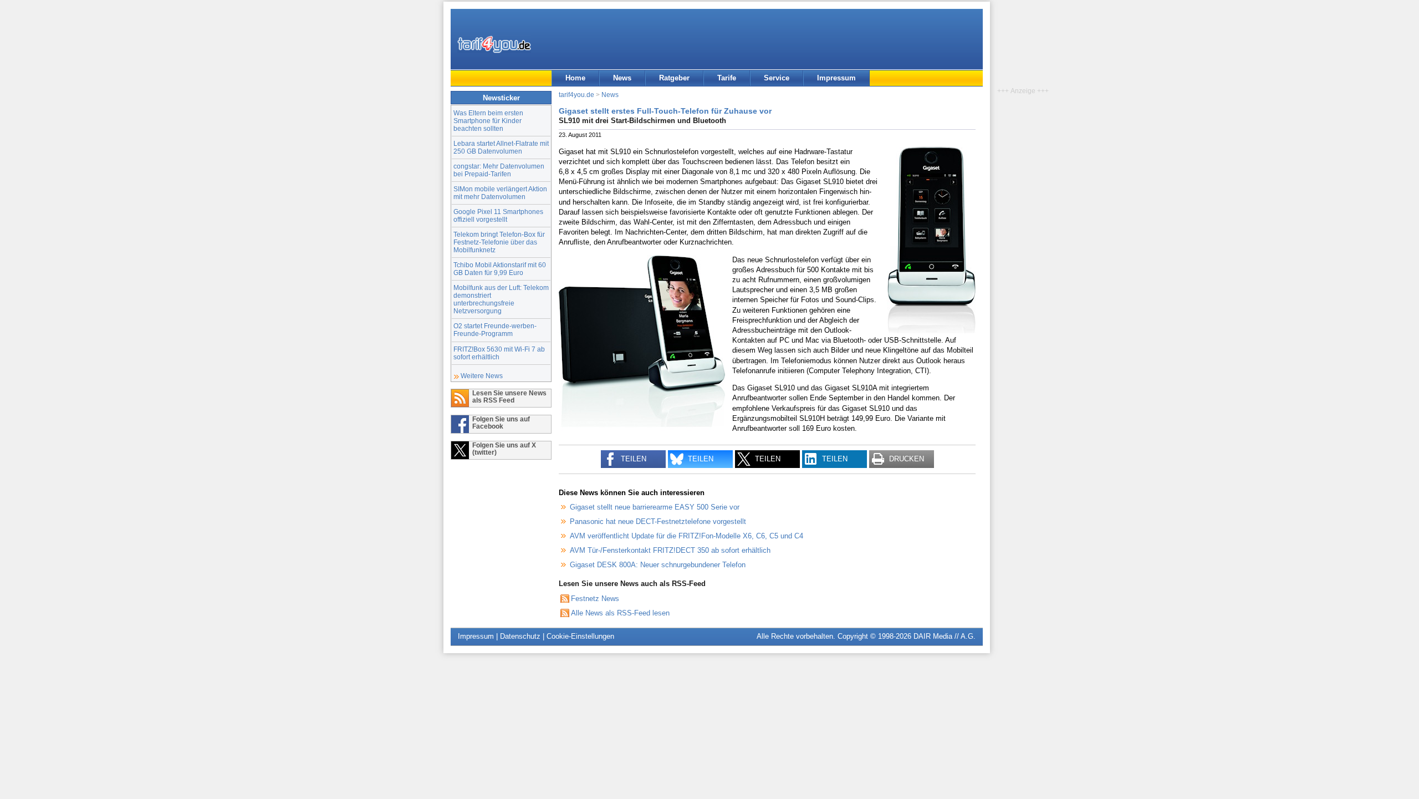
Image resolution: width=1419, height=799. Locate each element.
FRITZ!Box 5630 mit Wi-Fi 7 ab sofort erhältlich (499, 352)
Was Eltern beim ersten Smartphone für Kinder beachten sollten (488, 120)
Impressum (836, 78)
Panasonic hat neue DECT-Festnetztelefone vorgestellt (658, 521)
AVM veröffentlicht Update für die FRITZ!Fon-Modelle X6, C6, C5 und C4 (686, 536)
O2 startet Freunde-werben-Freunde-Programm (495, 329)
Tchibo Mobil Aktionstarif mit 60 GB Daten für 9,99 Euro (499, 268)
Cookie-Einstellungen (580, 636)
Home (575, 78)
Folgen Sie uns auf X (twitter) (504, 448)
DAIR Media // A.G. (944, 636)
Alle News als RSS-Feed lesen (620, 613)
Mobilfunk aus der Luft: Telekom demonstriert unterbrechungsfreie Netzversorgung (501, 299)
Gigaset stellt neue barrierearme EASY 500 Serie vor (654, 507)
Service (776, 78)
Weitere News (482, 375)
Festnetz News (595, 598)
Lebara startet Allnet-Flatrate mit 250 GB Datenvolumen (501, 147)
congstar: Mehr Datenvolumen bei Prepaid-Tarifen (498, 169)
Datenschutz (520, 636)
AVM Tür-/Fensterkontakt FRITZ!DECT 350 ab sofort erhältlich (670, 550)
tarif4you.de (576, 94)
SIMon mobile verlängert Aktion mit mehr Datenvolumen (500, 192)
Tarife (726, 78)
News (622, 78)
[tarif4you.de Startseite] (494, 44)
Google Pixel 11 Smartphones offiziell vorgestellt (498, 215)
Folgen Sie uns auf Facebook (501, 422)
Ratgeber (674, 78)
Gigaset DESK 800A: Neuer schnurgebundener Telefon (658, 565)
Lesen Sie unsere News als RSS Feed (509, 396)
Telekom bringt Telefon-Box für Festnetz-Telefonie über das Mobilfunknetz (499, 242)
